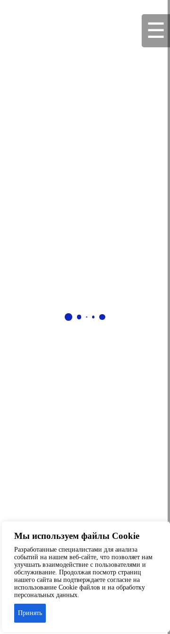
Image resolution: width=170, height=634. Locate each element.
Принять (30, 612)
